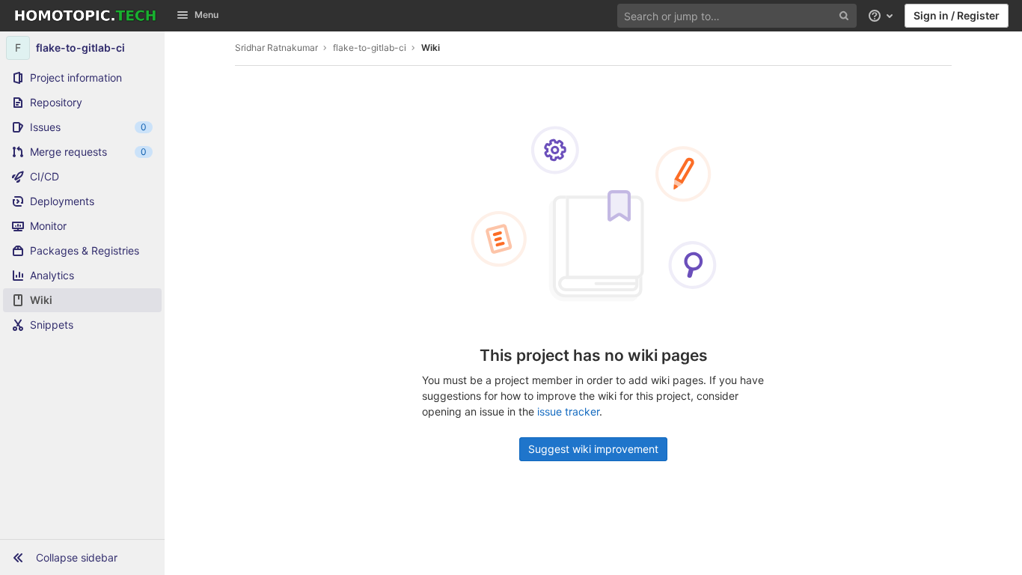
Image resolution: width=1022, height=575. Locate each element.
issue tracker (568, 411)
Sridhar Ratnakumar (276, 47)
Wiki (430, 47)
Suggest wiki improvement (593, 448)
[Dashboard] (85, 16)
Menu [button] (206, 14)
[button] (82, 557)
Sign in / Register (957, 15)
